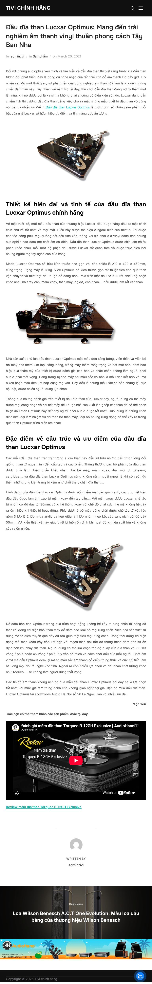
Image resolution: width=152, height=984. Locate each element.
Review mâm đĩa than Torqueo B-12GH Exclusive (44, 807)
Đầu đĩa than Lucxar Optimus (68, 107)
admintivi (17, 56)
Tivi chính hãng (28, 8)
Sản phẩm (40, 56)
